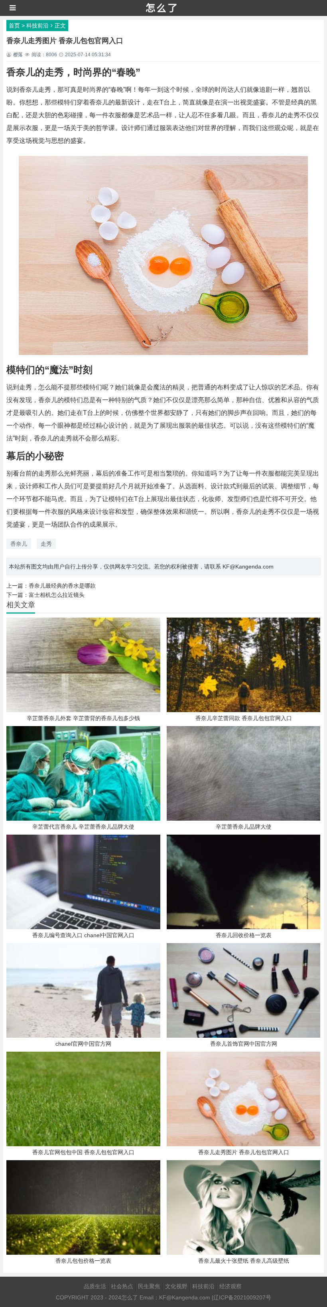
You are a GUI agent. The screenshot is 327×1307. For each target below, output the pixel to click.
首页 (14, 25)
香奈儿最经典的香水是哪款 (62, 585)
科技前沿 (37, 25)
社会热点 (122, 1286)
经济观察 (230, 1286)
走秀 (46, 544)
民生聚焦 (149, 1286)
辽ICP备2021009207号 (242, 1297)
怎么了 (129, 1297)
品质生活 (95, 1286)
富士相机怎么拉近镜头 (57, 595)
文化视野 (176, 1286)
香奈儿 (18, 544)
